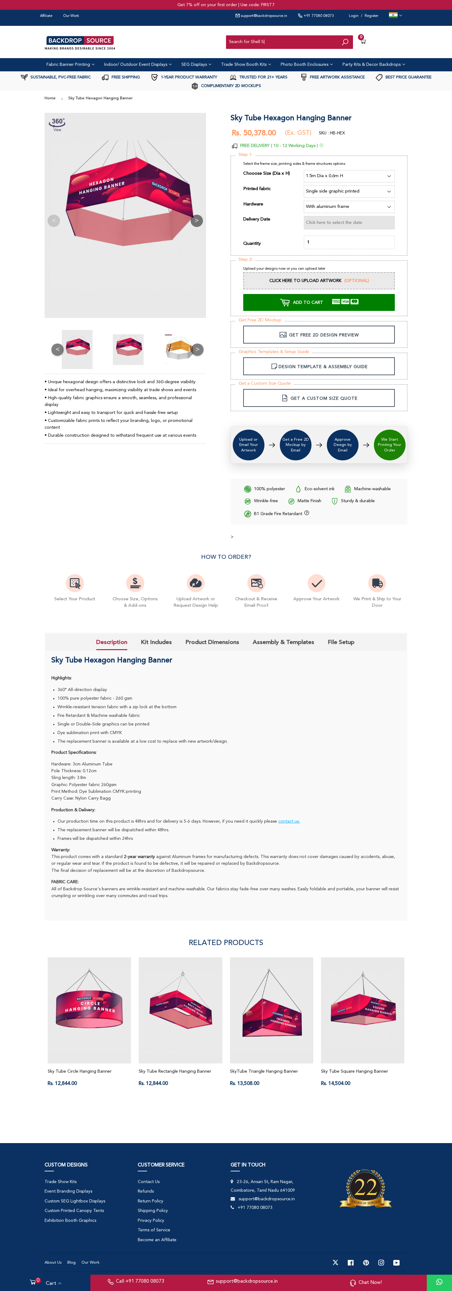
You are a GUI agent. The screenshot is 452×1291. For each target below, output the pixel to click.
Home (50, 98)
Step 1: (245, 155)
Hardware (253, 204)
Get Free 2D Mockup (260, 320)
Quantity (252, 243)
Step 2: (245, 259)
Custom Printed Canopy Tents (74, 1211)
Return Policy (150, 1201)
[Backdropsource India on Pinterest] (366, 1263)
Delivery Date (256, 219)
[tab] (111, 642)
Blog (71, 1263)
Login (354, 16)
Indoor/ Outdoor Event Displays (136, 64)
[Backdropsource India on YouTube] (396, 1263)
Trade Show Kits (61, 1182)
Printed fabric (257, 189)
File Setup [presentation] (341, 642)
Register (371, 16)
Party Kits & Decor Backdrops (372, 64)
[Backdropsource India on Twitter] (335, 1263)
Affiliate (46, 16)
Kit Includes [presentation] (156, 642)
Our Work (71, 16)
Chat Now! (370, 1282)
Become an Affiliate (157, 1240)
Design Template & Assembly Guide (323, 367)
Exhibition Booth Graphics (70, 1220)
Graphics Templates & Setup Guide (274, 352)
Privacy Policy (151, 1220)
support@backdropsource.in (263, 16)
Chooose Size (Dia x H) (266, 173)
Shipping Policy (153, 1211)
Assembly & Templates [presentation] (283, 642)
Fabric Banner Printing (68, 64)
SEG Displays (194, 64)
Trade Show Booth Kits (244, 64)
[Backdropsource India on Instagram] (381, 1263)
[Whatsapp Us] (439, 1283)
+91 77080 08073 (318, 16)
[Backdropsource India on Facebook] (350, 1263)
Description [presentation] (111, 642)
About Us (53, 1263)
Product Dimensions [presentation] (212, 642)
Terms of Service (154, 1230)
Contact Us (149, 1182)
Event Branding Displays (68, 1191)
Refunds (146, 1191)
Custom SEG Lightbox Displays (75, 1201)
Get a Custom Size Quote (265, 383)
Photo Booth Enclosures (305, 64)
